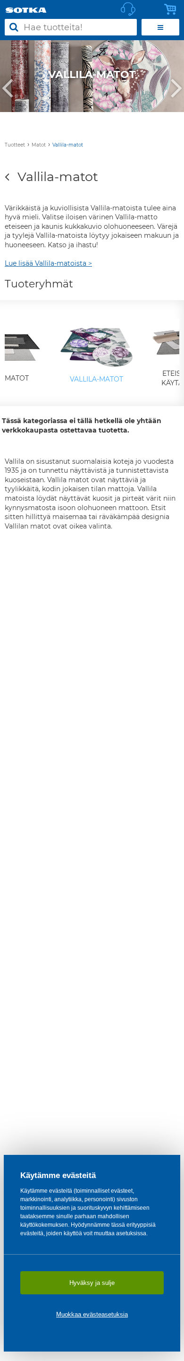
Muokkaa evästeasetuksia (92, 1314)
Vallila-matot (67, 145)
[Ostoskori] (172, 9)
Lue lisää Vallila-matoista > (48, 263)
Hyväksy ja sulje (92, 1282)
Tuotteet (15, 145)
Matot (39, 145)
